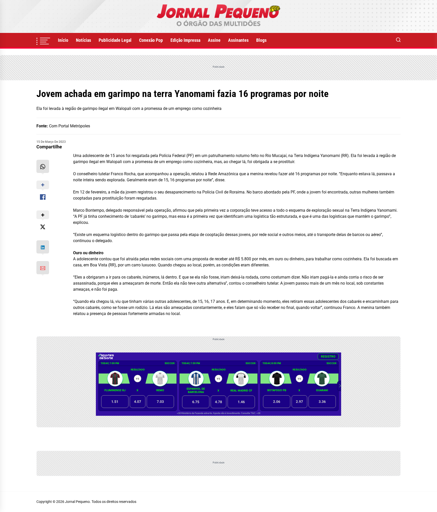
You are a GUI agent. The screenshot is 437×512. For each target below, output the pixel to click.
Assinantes (238, 40)
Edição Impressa (185, 40)
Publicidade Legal (115, 40)
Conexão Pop (151, 40)
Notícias (83, 40)
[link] (218, 16)
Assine (214, 40)
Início (63, 40)
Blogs (261, 40)
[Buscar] (398, 40)
